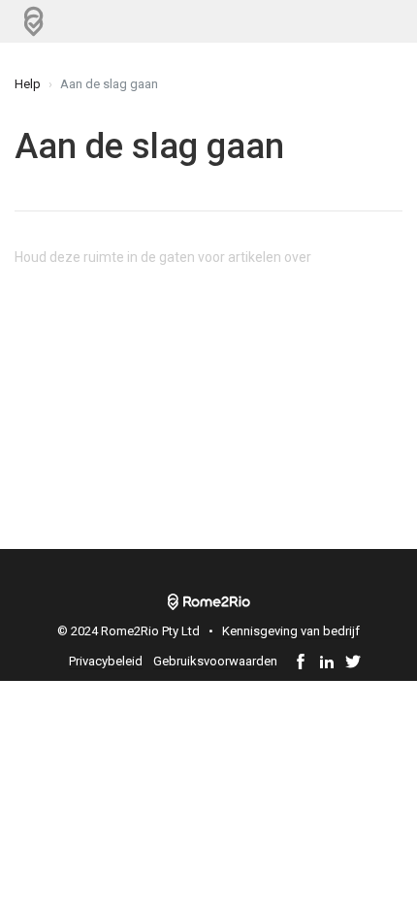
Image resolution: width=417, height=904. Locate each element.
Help (28, 84)
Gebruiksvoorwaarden (215, 661)
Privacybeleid (106, 661)
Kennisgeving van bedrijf (291, 631)
